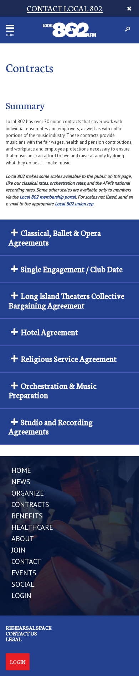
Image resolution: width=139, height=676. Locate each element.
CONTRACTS (30, 504)
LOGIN (21, 595)
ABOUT (22, 539)
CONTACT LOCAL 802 (65, 8)
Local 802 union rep (74, 204)
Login (17, 661)
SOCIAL (23, 584)
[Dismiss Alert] (129, 8)
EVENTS (23, 573)
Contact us (21, 633)
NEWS (20, 482)
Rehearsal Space (28, 627)
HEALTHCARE (32, 527)
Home (21, 470)
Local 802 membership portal (48, 197)
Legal (13, 639)
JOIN (18, 550)
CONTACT (26, 561)
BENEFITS (27, 516)
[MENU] (10, 28)
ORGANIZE (27, 493)
